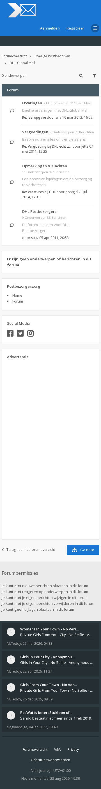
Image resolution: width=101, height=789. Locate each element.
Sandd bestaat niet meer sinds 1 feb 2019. (56, 718)
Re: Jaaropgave (34, 117)
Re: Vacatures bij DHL (39, 192)
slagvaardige (17, 727)
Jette (84, 146)
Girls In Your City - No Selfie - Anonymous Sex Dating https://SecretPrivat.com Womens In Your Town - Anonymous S (57, 662)
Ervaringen (32, 102)
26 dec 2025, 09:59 (37, 699)
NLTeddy (14, 643)
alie (58, 117)
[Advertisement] (29, 447)
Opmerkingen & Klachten (44, 165)
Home (17, 295)
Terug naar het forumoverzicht (30, 549)
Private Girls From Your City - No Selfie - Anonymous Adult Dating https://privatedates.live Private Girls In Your (57, 634)
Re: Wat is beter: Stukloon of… (46, 712)
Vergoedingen (35, 131)
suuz (34, 237)
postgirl (71, 192)
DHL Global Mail (22, 62)
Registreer (75, 28)
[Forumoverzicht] (21, 10)
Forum (17, 301)
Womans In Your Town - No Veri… (49, 629)
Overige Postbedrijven (52, 56)
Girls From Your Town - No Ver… (48, 684)
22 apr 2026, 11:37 (37, 671)
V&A (57, 749)
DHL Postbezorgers (39, 211)
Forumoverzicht (14, 56)
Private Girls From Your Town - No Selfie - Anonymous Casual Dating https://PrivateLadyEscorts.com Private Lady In (57, 690)
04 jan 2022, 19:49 (43, 727)
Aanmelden (50, 28)
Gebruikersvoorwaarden (50, 760)
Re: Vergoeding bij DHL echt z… (47, 146)
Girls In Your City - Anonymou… (47, 656)
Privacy (73, 749)
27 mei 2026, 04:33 (37, 643)
